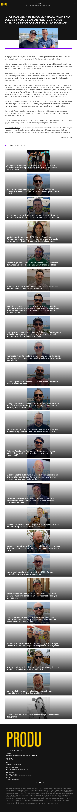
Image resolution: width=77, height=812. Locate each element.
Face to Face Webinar (12, 779)
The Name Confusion (61, 66)
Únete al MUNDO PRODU (14, 750)
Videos (8, 781)
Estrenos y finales (11, 774)
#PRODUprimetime (12, 768)
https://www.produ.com (13, 764)
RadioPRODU (10, 772)
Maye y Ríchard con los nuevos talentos (18, 776)
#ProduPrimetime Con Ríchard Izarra (17, 769)
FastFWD (8, 777)
